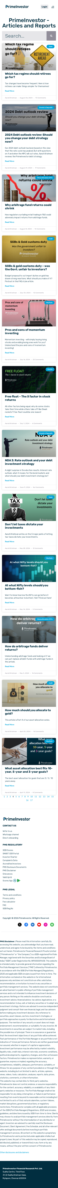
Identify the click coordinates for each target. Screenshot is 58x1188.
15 (52, 796)
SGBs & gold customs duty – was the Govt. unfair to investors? (27, 267)
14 (48, 796)
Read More (9, 91)
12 (40, 796)
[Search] (51, 36)
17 (31, 800)
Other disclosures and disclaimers (14, 1152)
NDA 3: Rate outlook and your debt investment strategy (28, 462)
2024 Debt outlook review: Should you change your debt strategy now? (28, 138)
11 (36, 796)
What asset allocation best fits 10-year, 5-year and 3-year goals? (28, 770)
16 (27, 800)
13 (44, 796)
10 (31, 796)
